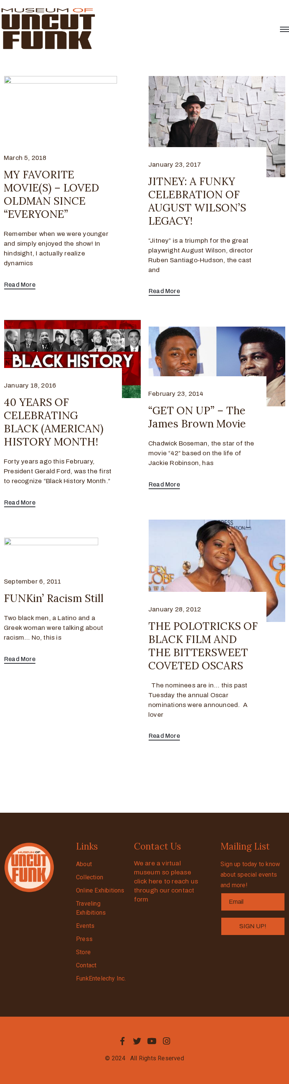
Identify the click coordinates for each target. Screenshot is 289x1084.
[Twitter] (137, 1041)
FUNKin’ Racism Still (53, 598)
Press (84, 939)
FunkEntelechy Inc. (101, 978)
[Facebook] (122, 1041)
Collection (89, 877)
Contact (86, 965)
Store (83, 952)
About (84, 864)
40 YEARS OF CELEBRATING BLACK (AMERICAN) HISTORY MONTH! (53, 421)
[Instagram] (166, 1041)
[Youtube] (152, 1041)
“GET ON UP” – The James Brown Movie (197, 417)
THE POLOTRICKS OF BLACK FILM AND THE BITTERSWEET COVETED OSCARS (203, 645)
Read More (19, 284)
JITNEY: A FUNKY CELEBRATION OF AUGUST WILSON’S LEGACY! (197, 201)
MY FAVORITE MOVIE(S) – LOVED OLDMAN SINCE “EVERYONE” (51, 194)
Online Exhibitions (100, 890)
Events (85, 925)
